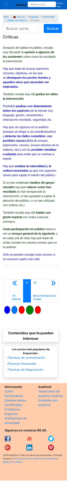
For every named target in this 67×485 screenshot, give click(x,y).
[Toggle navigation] (6, 4)
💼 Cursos (19, 16)
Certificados (13, 405)
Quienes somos (15, 400)
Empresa (34, 16)
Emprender (48, 16)
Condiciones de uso (22, 458)
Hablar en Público (17, 20)
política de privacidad (45, 458)
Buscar (53, 28)
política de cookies (12, 461)
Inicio (6, 16)
